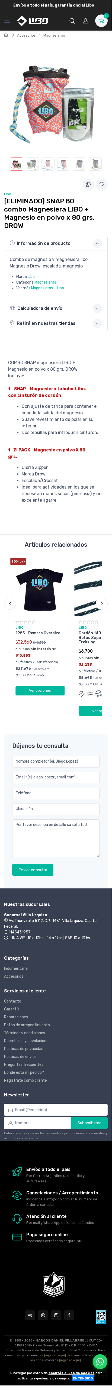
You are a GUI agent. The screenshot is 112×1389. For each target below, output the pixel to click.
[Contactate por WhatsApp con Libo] (43, 1315)
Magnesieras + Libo (47, 288)
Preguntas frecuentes (23, 1064)
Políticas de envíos (20, 1056)
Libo (31, 276)
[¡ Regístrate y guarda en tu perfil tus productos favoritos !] (102, 185)
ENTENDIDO (83, 1378)
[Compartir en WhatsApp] (88, 185)
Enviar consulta (32, 869)
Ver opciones (40, 690)
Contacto (12, 1001)
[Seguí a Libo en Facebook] (69, 1315)
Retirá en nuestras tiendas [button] (46, 323)
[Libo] (32, 21)
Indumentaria (16, 968)
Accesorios (26, 35)
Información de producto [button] (44, 243)
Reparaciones (16, 1017)
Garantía (12, 1009)
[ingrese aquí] (55, 1355)
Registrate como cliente (25, 1080)
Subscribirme (89, 1122)
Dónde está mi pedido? (24, 1072)
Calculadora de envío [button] (39, 308)
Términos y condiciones (24, 1033)
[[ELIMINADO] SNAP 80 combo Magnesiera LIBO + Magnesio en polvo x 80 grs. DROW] (16, 164)
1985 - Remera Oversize (37, 633)
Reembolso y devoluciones (27, 1041)
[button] (72, 20)
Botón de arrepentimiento (27, 1025)
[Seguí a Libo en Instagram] (56, 1315)
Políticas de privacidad (23, 1048)
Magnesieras (54, 35)
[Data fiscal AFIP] (101, 1317)
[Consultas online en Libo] (30, 1315)
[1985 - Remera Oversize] (40, 587)
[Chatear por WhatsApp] (100, 1361)
